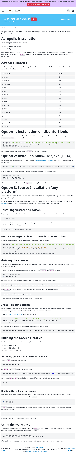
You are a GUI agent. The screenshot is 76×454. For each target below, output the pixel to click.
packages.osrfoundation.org (14, 314)
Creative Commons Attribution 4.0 (36, 451)
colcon (57, 223)
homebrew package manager (44, 160)
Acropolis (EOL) (65, 19)
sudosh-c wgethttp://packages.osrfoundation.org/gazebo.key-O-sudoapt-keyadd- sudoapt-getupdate (39, 320)
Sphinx (3, 450)
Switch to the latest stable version (38, 4)
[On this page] (73, 10)
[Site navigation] (3, 10)
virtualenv (4, 203)
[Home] (3, 28)
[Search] (68, 10)
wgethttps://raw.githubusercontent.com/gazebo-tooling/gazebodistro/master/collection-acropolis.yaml (39, 285)
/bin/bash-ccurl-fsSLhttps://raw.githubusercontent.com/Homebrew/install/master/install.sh (39, 167)
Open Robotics (40, 447)
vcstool (41, 214)
